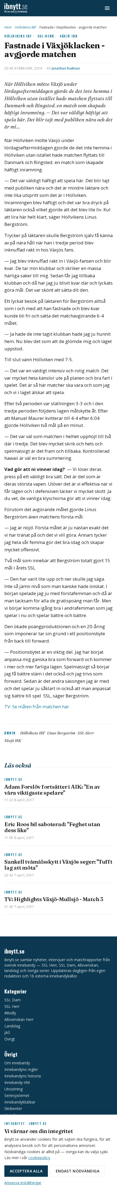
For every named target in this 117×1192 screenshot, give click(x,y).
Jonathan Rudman (66, 68)
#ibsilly (10, 1012)
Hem (8, 27)
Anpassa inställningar (22, 1182)
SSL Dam (12, 999)
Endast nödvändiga (77, 1171)
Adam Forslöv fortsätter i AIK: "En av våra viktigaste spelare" (52, 789)
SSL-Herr (86, 733)
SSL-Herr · (47, 36)
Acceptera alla (26, 1171)
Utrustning (13, 1089)
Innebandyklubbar (19, 1102)
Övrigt (9, 1039)
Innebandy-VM (17, 1082)
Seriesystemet (16, 1095)
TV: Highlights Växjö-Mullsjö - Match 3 (53, 899)
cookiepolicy (39, 1157)
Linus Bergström (61, 733)
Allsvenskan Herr (18, 1019)
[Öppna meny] (107, 8)
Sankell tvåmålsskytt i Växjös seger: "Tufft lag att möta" (58, 864)
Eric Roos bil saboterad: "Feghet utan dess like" (52, 827)
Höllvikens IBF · (19, 36)
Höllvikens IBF (25, 27)
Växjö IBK (69, 36)
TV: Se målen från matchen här (37, 706)
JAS (7, 1032)
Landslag (12, 1026)
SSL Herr (12, 1006)
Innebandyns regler (21, 1069)
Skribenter (13, 1108)
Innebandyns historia (22, 1075)
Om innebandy (17, 1062)
